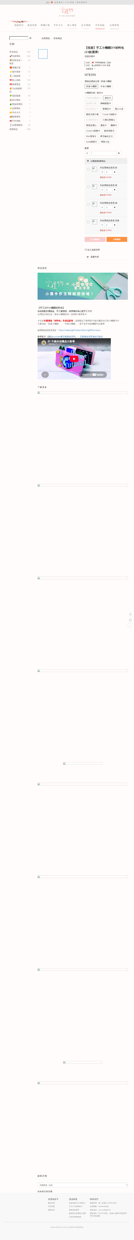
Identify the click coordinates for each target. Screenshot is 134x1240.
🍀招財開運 (14, 95)
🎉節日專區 (14, 99)
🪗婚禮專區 (14, 116)
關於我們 (51, 1203)
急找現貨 (32, 25)
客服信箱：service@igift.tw (100, 1210)
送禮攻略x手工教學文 (77, 1203)
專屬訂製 (45, 25)
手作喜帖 (100, 25)
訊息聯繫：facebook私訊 (99, 1206)
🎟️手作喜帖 (14, 120)
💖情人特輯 (14, 80)
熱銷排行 (19, 25)
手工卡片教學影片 (76, 1206)
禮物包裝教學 (74, 1210)
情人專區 (72, 25)
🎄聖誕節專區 (16, 104)
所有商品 (13, 51)
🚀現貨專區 (14, 56)
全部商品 (45, 38)
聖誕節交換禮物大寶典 (77, 1213)
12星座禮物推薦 (75, 1217)
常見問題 (51, 1206)
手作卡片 (58, 25)
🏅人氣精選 (14, 75)
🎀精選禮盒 (14, 84)
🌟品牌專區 (14, 108)
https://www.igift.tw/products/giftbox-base (79, 330)
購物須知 (51, 1210)
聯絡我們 (94, 1199)
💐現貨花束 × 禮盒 (15, 62)
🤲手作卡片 (14, 112)
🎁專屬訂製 (14, 67)
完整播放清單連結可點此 (91, 336)
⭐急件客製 (14, 71)
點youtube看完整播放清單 (62, 336)
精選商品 (13, 129)
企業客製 (114, 25)
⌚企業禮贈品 (16, 125)
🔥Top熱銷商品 (15, 90)
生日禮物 (86, 25)
